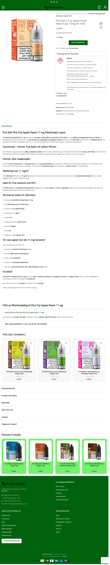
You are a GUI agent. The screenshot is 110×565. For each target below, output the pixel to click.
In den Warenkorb (78, 42)
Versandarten (61, 496)
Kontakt (58, 493)
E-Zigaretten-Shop (69, 14)
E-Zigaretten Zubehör (63, 522)
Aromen (58, 529)
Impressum (6, 519)
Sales (58, 532)
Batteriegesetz (7, 529)
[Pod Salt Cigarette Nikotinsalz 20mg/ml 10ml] (94, 451)
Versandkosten (73, 48)
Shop (57, 515)
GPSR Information (62, 500)
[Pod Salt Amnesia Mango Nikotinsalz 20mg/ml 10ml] (67, 451)
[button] (31, 343)
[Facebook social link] (51, 2)
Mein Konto (60, 486)
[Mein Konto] (105, 7)
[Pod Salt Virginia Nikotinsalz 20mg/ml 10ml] (41, 451)
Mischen (59, 525)
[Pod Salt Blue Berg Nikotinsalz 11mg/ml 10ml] (14, 451)
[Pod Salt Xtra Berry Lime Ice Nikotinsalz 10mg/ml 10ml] (54, 355)
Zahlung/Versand (62, 490)
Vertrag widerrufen (11, 541)
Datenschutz (6, 515)
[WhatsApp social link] (57, 2)
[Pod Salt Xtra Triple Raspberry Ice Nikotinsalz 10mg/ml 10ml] (89, 355)
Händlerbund (6, 535)
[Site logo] (54, 7)
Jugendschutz (6, 532)
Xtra (75, 111)
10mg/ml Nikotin (68, 111)
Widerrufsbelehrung (9, 525)
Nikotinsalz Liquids (81, 14)
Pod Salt (21, 283)
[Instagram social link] (54, 2)
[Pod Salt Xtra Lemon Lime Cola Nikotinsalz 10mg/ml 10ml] (19, 355)
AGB (3, 522)
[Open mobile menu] (3, 7)
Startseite (59, 14)
